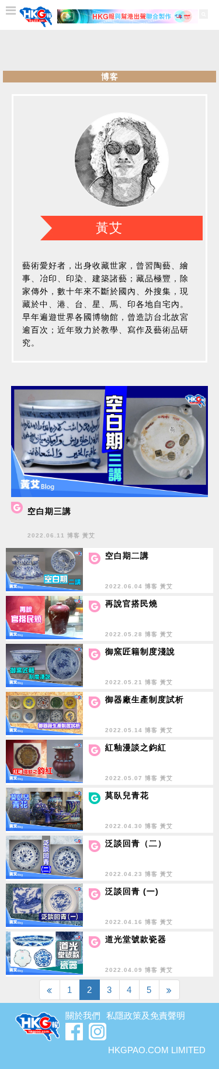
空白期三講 (49, 511)
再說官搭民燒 (131, 603)
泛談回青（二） (135, 843)
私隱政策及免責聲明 (145, 1015)
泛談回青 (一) (132, 891)
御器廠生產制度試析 (144, 699)
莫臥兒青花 (127, 795)
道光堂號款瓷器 (135, 939)
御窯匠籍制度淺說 (140, 651)
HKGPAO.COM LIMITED (157, 1050)
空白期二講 (127, 555)
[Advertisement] (109, 50)
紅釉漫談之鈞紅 (135, 747)
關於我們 (82, 1015)
